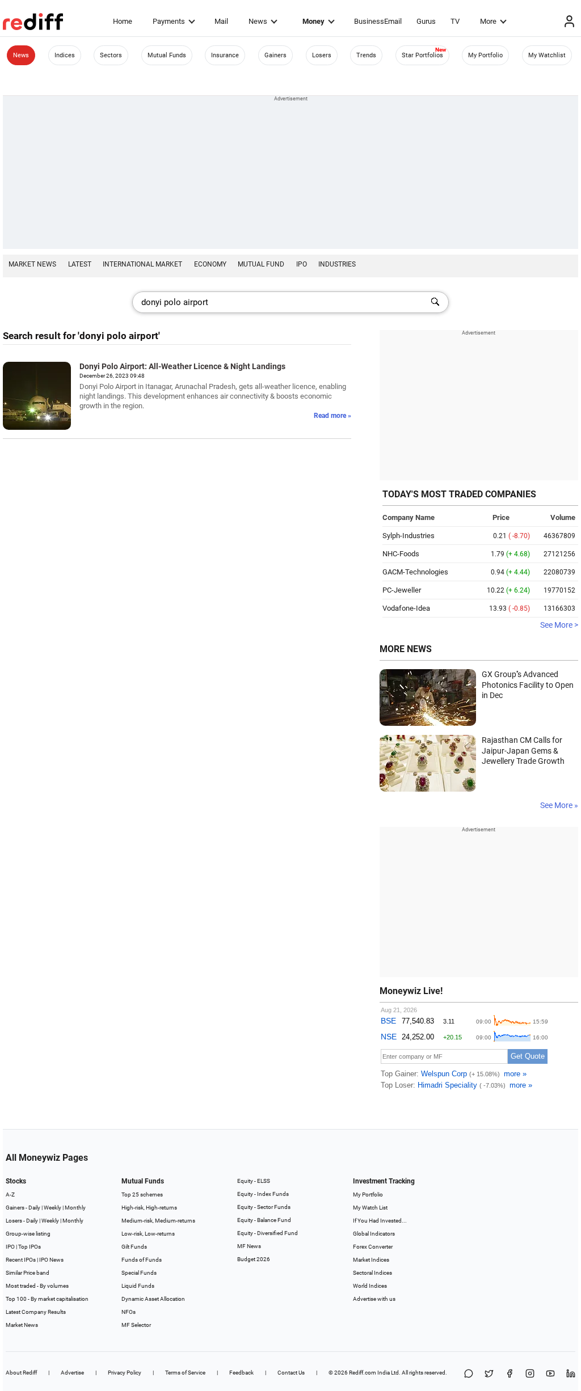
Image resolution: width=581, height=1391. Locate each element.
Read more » (332, 416)
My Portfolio (485, 55)
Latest (79, 264)
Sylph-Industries (408, 535)
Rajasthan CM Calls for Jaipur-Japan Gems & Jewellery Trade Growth (523, 750)
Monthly (75, 1207)
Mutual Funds (167, 55)
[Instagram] (529, 1374)
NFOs (128, 1312)
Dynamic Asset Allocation (153, 1299)
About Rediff (21, 1372)
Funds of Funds (141, 1259)
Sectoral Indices (372, 1272)
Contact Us (291, 1372)
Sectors (111, 55)
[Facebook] (509, 1374)
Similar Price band (27, 1272)
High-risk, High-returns (149, 1207)
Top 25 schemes (142, 1194)
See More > (559, 624)
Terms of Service (185, 1372)
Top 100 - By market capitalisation (47, 1299)
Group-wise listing (28, 1233)
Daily (34, 1207)
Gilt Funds (134, 1246)
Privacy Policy (124, 1372)
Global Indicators (374, 1233)
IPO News (51, 1259)
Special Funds (139, 1272)
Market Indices (371, 1259)
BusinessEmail (378, 21)
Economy (210, 264)
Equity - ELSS (253, 1181)
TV (455, 21)
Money (313, 21)
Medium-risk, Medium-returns (158, 1220)
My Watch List (370, 1207)
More (488, 21)
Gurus (426, 21)
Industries (337, 264)
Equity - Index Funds (263, 1194)
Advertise (72, 1372)
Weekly (52, 1207)
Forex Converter (373, 1246)
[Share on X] (489, 1374)
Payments (169, 21)
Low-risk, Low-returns (148, 1233)
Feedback (241, 1372)
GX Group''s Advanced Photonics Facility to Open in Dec (528, 685)
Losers (321, 55)
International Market (142, 264)
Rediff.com (362, 1372)
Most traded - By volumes (37, 1285)
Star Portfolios (422, 55)
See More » (559, 805)
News (258, 21)
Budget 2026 (253, 1259)
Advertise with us (374, 1299)
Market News (32, 264)
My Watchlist (547, 55)
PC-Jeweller (401, 590)
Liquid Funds (137, 1285)
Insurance (225, 55)
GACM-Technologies (415, 572)
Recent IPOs (21, 1259)
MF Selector (136, 1325)
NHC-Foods (400, 553)
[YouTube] (550, 1374)
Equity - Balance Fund (264, 1220)
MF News (249, 1246)
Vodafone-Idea (406, 608)
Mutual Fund (261, 264)
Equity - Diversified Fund (267, 1233)
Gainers (275, 55)
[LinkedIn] (570, 1374)
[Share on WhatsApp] (468, 1374)
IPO (301, 264)
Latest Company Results (36, 1312)
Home (122, 21)
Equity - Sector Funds (263, 1207)
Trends (366, 55)
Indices (64, 55)
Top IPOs (29, 1246)
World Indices (370, 1285)
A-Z (10, 1194)
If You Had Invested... (380, 1220)
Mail (221, 21)
